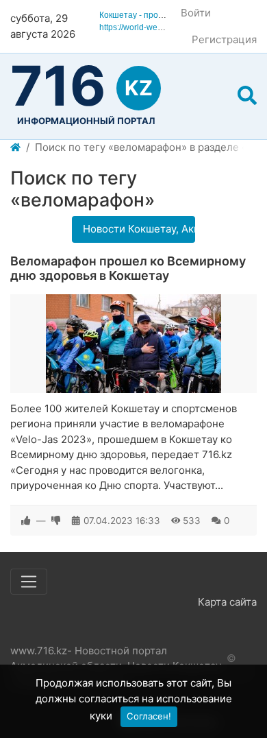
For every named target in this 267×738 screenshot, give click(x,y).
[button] (247, 96)
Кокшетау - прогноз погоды (152, 15)
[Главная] (15, 148)
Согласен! (149, 716)
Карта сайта (227, 601)
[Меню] (28, 582)
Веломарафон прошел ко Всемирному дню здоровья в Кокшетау (128, 268)
